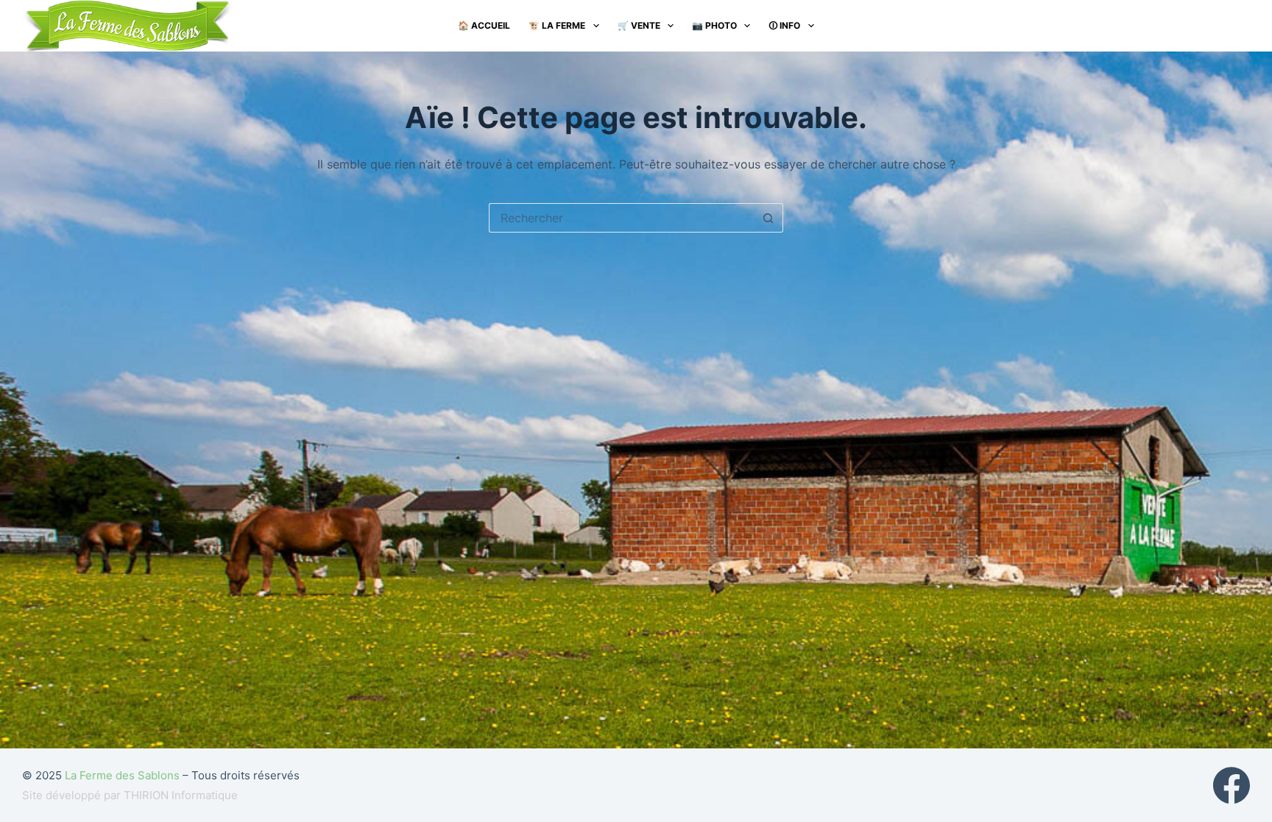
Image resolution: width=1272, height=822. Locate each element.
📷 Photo (714, 25)
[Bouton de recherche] (768, 218)
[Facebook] (1231, 785)
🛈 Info (784, 25)
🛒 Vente (639, 25)
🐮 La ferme (557, 25)
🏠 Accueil (484, 25)
